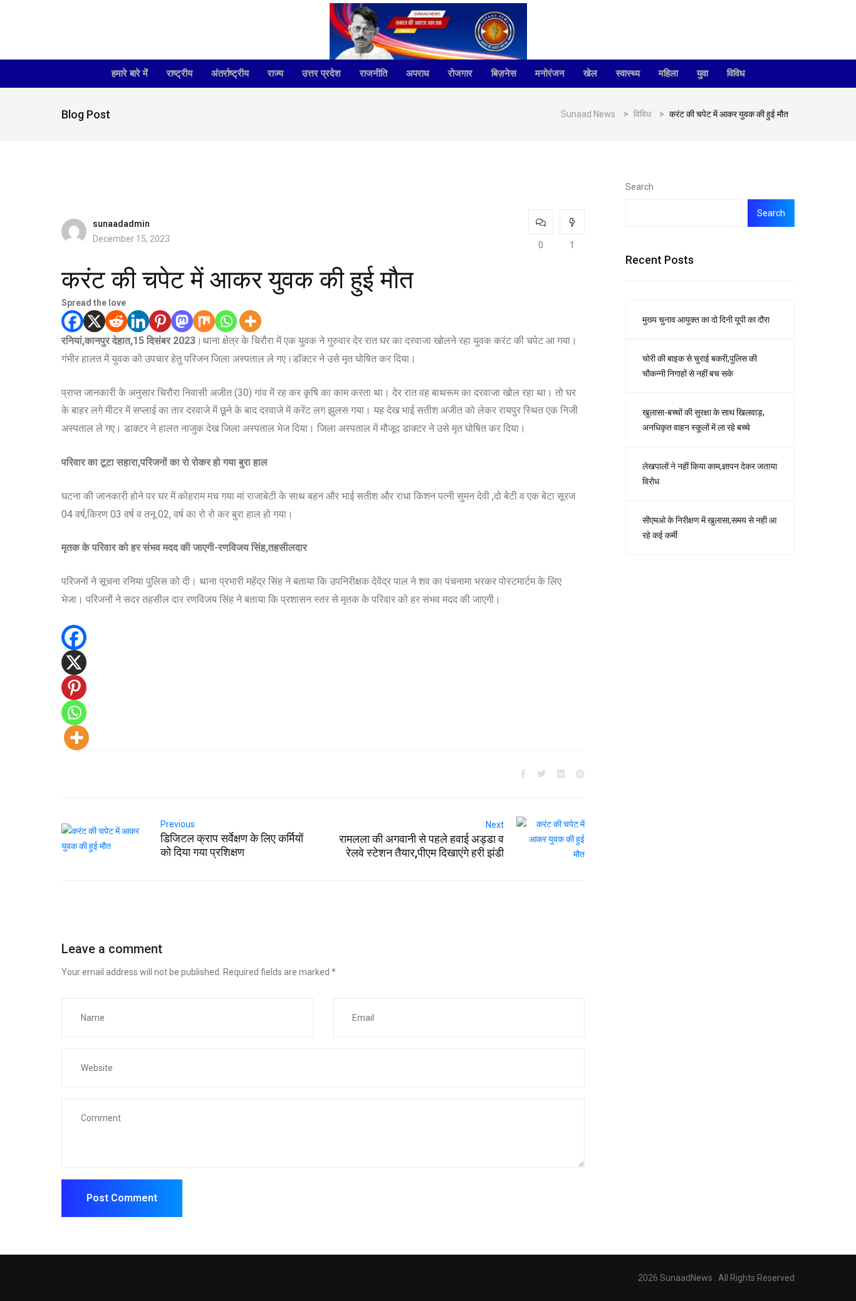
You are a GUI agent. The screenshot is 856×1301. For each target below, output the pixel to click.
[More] (250, 321)
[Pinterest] (160, 321)
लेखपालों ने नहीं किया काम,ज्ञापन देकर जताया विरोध (709, 473)
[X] (94, 321)
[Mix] (204, 321)
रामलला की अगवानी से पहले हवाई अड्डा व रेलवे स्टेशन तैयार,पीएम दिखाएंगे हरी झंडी (421, 845)
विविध (736, 73)
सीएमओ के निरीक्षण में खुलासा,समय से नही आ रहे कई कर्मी (709, 527)
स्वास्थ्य (628, 73)
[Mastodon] (182, 321)
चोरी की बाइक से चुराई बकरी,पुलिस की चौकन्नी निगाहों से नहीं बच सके (699, 366)
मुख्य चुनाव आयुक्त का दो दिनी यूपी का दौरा (706, 320)
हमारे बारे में (130, 73)
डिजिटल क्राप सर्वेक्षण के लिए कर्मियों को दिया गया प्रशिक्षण (231, 845)
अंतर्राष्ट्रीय (230, 73)
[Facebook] (72, 321)
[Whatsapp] (226, 321)
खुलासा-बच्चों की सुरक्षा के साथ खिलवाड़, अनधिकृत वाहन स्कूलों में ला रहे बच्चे (703, 419)
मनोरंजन (550, 73)
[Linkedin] (138, 321)
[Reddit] (116, 321)
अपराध (417, 73)
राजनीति (373, 73)
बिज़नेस (503, 73)
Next (495, 825)
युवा (702, 73)
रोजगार (460, 73)
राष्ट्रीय (179, 73)
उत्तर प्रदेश (321, 73)
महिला (668, 73)
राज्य (275, 73)
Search (639, 187)
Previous (177, 824)
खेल (590, 73)
